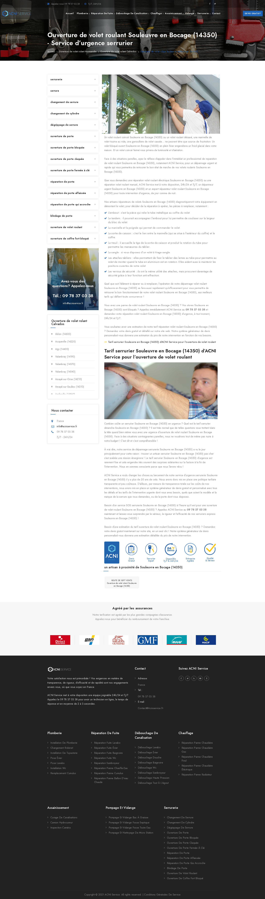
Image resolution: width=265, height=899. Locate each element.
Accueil (51, 51)
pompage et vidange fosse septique (129, 822)
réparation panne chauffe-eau (111, 768)
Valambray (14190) (65, 356)
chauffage (156, 13)
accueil (70, 13)
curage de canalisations (63, 817)
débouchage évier (148, 752)
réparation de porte (62, 181)
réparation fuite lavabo (107, 743)
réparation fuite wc (105, 758)
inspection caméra (60, 827)
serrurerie (203, 13)
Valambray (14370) (65, 364)
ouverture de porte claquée (67, 159)
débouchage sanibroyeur (152, 773)
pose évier (56, 758)
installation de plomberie (63, 743)
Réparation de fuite (105, 733)
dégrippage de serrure (64, 125)
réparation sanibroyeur (106, 763)
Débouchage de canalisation (146, 735)
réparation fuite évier (106, 748)
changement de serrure (64, 102)
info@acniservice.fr (73, 303)
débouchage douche (149, 757)
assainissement (173, 13)
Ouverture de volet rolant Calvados (118, 51)
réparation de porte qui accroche (70, 204)
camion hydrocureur (61, 822)
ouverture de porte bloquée (67, 147)
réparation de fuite (102, 13)
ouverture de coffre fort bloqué (69, 238)
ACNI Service (112, 894)
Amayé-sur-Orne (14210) (68, 379)
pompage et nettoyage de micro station (131, 832)
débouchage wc (147, 767)
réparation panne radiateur (197, 774)
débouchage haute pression (153, 778)
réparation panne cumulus (108, 773)
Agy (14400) (62, 349)
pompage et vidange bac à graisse (128, 817)
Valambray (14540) (65, 371)
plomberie (82, 13)
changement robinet (61, 748)
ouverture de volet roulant (66, 227)
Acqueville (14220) (65, 341)
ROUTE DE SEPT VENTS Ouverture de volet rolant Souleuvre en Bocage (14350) (122, 583)
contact (216, 13)
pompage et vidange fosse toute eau (129, 827)
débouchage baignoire (150, 762)
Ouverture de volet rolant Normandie (77, 51)
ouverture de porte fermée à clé (70, 170)
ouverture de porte (62, 136)
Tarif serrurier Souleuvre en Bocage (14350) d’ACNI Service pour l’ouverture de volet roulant (162, 342)
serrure (54, 91)
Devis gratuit (253, 13)
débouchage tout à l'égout (153, 783)
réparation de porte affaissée (68, 193)
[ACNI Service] (16, 13)
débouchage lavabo (149, 747)
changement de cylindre (64, 113)
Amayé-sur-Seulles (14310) (69, 386)
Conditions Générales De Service (162, 894)
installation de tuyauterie (64, 753)
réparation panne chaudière (197, 743)
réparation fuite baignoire (108, 753)
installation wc (58, 768)
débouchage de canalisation (131, 13)
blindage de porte (61, 216)
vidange (189, 13)
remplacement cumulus (63, 773)
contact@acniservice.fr (150, 708)
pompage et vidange (120, 808)
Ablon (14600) (63, 334)
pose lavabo (57, 763)
